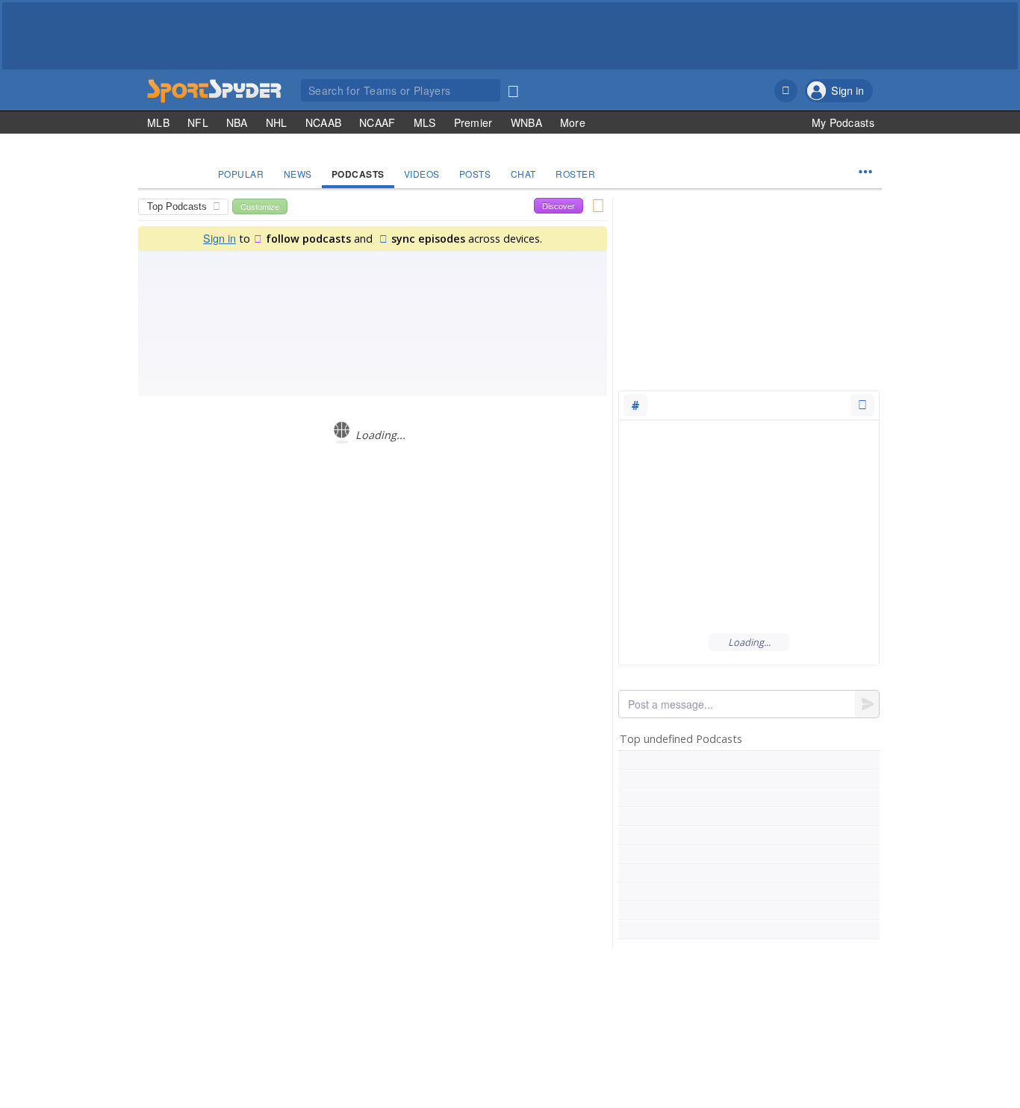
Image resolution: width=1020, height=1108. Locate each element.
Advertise (813, 1017)
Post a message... (670, 704)
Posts (475, 173)
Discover (558, 205)
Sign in (219, 238)
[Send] (867, 704)
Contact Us (761, 1017)
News (298, 173)
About (718, 1017)
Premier (473, 122)
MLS (425, 122)
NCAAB (323, 122)
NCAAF (377, 122)
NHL (276, 122)
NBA (237, 122)
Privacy (856, 1017)
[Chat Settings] (862, 405)
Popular (241, 173)
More (572, 122)
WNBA (526, 122)
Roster (575, 173)
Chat (523, 173)
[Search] (513, 88)
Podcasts (358, 174)
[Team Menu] (865, 171)
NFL (197, 122)
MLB (158, 122)
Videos (422, 173)
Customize (259, 206)
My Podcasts (843, 122)
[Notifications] (785, 90)
